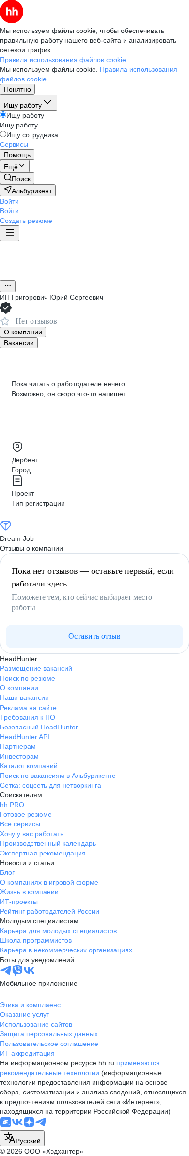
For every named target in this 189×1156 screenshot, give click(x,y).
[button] (9, 201)
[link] (17, 178)
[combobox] (22, 1138)
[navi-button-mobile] (9, 233)
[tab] (23, 332)
